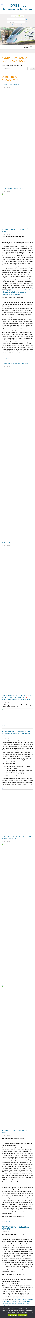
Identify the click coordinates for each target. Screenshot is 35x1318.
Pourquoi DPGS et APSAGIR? (15, 364)
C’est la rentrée (10, 85)
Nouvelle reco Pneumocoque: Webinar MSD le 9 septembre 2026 (17, 733)
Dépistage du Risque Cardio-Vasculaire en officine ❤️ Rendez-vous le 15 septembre (17, 697)
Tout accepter (13, 1315)
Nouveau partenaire (12, 189)
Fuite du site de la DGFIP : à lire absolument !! (17, 838)
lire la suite (7, 358)
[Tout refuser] (33, 1312)
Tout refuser (22, 1315)
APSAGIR (6, 543)
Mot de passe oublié (17, 25)
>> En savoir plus (7, 726)
